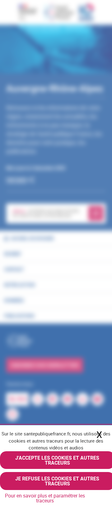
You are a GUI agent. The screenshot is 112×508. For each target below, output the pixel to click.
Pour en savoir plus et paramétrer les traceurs (45, 498)
